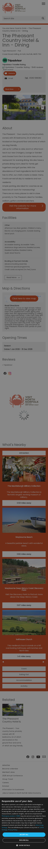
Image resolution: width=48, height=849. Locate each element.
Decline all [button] (24, 840)
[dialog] (24, 823)
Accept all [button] (24, 835)
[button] (24, 845)
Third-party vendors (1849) (11, 816)
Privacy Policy (12, 830)
